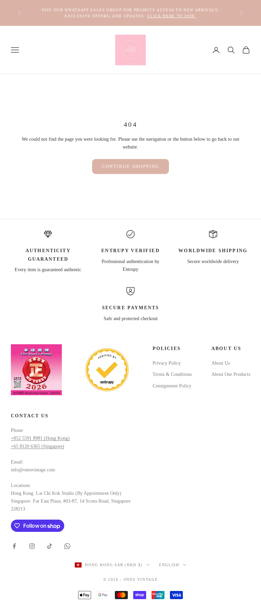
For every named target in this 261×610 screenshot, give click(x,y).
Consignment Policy (172, 385)
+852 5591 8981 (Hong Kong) (40, 438)
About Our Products (230, 374)
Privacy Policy (167, 363)
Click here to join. (171, 16)
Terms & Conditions (172, 374)
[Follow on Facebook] (14, 546)
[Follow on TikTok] (49, 546)
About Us (220, 363)
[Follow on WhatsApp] (67, 546)
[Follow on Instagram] (32, 546)
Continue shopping (130, 166)
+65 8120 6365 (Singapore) (37, 446)
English (169, 565)
